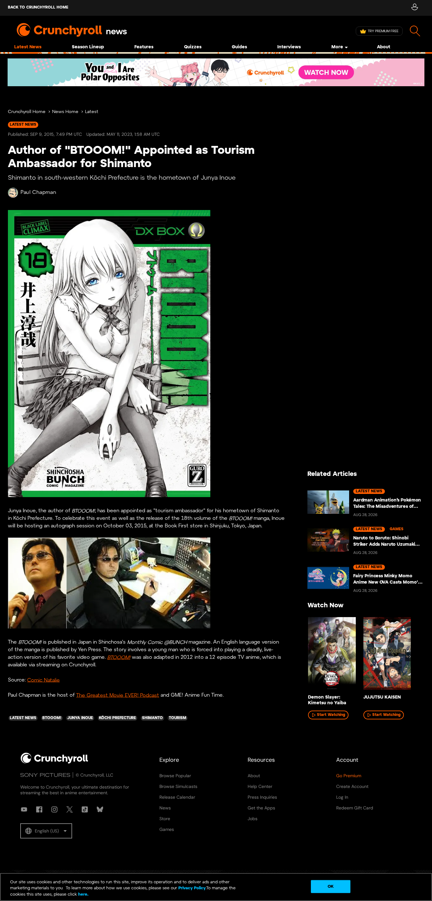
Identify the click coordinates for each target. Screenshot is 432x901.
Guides (239, 47)
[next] (410, 656)
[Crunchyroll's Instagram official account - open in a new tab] (54, 809)
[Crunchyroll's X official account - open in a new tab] (69, 809)
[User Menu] (414, 8)
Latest (91, 112)
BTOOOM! (118, 657)
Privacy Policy (192, 888)
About (383, 47)
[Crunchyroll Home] (54, 762)
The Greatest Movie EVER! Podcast (117, 695)
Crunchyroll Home (27, 112)
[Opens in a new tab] (216, 72)
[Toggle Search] (415, 31)
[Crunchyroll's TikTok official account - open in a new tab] (84, 809)
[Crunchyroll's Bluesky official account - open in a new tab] (100, 809)
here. (83, 894)
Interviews (289, 47)
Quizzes (192, 47)
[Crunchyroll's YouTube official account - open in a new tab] (24, 809)
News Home (65, 112)
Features (143, 47)
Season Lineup (88, 47)
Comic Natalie (43, 680)
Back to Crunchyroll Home (38, 7)
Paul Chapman (38, 192)
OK (331, 886)
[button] (46, 830)
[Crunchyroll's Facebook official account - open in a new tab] (39, 809)
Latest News (27, 47)
